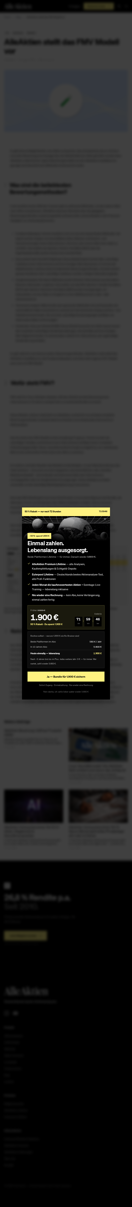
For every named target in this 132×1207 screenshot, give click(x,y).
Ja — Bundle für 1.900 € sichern (66, 676)
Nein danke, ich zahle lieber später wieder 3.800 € (66, 691)
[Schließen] (105, 519)
